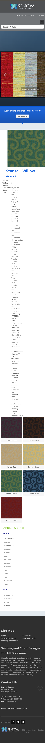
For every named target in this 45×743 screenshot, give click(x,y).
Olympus (7, 549)
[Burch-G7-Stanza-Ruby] (11, 507)
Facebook (13, 722)
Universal (8, 581)
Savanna (7, 567)
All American (9, 539)
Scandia (7, 570)
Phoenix (7, 560)
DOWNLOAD (26, 15)
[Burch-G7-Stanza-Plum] (11, 427)
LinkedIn (23, 722)
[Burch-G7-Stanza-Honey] (33, 454)
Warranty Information (9, 640)
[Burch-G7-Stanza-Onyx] (33, 427)
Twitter (18, 722)
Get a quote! (23, 116)
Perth (6, 556)
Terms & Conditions (8, 638)
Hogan (6, 602)
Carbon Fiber (9, 546)
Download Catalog (29, 638)
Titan (6, 574)
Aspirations (8, 595)
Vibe (6, 584)
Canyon (7, 542)
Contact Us (26, 635)
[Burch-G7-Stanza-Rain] (33, 481)
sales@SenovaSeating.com (16, 708)
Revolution (8, 563)
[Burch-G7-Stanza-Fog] (11, 454)
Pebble (7, 553)
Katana (7, 606)
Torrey (6, 577)
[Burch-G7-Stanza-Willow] (11, 481)
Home (3, 635)
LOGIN (41, 15)
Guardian (8, 599)
